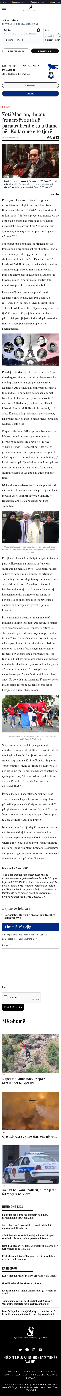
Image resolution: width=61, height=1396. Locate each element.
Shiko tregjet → (13, 40)
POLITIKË (18, 1371)
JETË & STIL (52, 1374)
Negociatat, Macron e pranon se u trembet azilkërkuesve (29, 916)
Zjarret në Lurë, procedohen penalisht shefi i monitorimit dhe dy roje (26, 1226)
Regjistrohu (44, 51)
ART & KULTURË (38, 1374)
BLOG (18, 1374)
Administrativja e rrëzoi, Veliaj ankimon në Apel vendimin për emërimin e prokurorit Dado (28, 1237)
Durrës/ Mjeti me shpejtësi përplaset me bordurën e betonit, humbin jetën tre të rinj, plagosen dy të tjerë (30, 1313)
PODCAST (30, 1378)
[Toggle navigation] (3, 8)
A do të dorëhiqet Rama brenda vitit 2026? (20, 34)
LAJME (9, 1371)
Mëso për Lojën (16, 51)
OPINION (40, 1371)
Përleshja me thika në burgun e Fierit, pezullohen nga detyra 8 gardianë (28, 1257)
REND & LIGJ (29, 1371)
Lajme (6, 107)
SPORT (26, 1374)
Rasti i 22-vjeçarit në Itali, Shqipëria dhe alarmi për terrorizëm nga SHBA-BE (30, 1247)
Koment (6, 945)
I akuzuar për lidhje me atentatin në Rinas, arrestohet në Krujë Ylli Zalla (25, 1216)
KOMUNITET (9, 1374)
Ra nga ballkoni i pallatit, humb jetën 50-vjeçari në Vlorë (29, 1292)
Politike (7, 30)
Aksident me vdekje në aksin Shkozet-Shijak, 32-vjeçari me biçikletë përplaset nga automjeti (28, 1302)
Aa (52, 194)
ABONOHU (30, 85)
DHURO (31, 93)
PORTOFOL (50, 1371)
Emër (4, 986)
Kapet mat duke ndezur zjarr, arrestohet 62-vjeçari (29, 1275)
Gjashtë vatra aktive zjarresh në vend (22, 1283)
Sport (47, 30)
